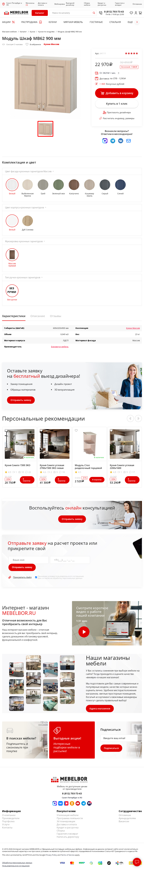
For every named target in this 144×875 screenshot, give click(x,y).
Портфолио (8, 821)
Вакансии (124, 821)
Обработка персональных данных (17, 863)
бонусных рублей (112, 84)
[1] (126, 53)
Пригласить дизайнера (119, 112)
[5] (137, 53)
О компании (8, 815)
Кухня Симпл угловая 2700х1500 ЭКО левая (52, 467)
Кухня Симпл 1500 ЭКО (17, 465)
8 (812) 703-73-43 (114, 11)
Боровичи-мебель (59, 346)
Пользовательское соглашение (16, 866)
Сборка (61, 830)
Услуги (5, 824)
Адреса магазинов (99, 708)
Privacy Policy (51, 855)
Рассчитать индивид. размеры (118, 118)
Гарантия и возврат (119, 4)
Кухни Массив (51, 44)
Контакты (7, 827)
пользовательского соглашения (69, 576)
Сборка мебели (87, 4)
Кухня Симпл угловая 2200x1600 (122, 467)
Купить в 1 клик (116, 103)
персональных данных (72, 578)
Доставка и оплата (42, 4)
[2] (129, 53)
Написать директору (68, 836)
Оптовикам (137, 4)
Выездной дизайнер (70, 4)
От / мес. (108, 73)
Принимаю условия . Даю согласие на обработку (61, 577)
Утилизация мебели (67, 815)
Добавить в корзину (119, 93)
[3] (131, 53)
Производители (10, 818)
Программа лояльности (70, 818)
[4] (134, 53)
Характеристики (13, 316)
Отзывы (55, 316)
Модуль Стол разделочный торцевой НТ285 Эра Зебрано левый (89, 468)
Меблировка (59, 4)
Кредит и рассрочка (102, 4)
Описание (37, 316)
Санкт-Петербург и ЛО (14, 4)
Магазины (30, 4)
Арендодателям (127, 818)
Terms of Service (68, 855)
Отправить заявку (21, 400)
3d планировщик (66, 821)
